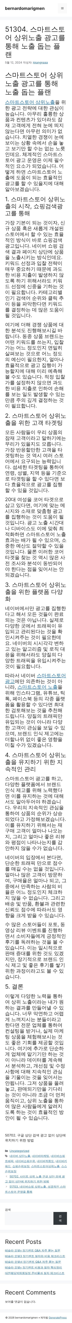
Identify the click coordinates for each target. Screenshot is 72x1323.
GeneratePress (58, 1317)
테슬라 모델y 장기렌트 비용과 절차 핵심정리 (33, 1267)
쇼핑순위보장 (20, 1166)
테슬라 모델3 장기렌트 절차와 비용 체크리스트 (35, 1256)
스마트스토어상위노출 (45, 1166)
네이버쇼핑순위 (25, 1161)
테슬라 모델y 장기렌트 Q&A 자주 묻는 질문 (32, 1250)
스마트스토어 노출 (37, 687)
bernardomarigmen (25, 8)
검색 (8, 1209)
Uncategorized (19, 1151)
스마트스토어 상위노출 (30, 102)
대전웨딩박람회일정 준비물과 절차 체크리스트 (34, 1273)
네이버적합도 (45, 1161)
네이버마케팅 (40, 1156)
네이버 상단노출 (20, 1156)
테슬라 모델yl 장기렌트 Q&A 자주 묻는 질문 (33, 1261)
